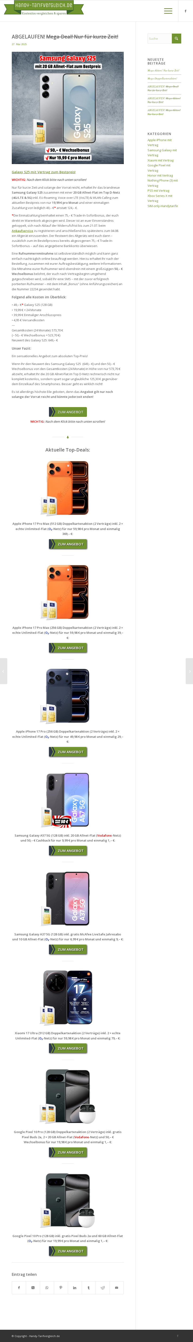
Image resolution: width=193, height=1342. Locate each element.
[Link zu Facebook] (185, 10)
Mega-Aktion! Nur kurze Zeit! (163, 70)
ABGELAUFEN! (163, 88)
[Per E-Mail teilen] (116, 1287)
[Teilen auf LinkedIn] (75, 1287)
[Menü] (165, 11)
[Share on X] (33, 1287)
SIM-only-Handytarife (163, 206)
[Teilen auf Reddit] (102, 1287)
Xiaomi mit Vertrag (160, 160)
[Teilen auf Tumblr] (89, 1287)
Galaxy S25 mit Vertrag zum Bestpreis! (44, 172)
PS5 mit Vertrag (158, 190)
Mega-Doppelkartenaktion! (162, 78)
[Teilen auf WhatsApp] (47, 1287)
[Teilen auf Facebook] (19, 1287)
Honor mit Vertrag (160, 175)
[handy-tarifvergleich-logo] (44, 11)
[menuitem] (165, 11)
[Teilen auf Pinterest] (61, 1287)
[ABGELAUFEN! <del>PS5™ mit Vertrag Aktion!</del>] (3, 671)
